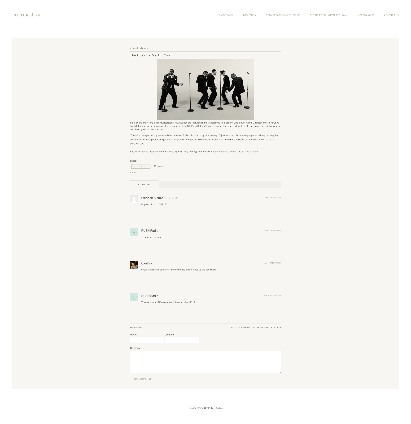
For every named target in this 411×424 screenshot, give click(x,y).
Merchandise (366, 15)
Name (133, 334)
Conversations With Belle (283, 15)
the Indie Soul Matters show (328, 15)
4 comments (140, 166)
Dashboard (226, 15)
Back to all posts (139, 48)
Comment (135, 348)
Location (169, 334)
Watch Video (251, 151)
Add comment (143, 378)
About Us (248, 15)
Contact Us (391, 15)
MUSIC (134, 173)
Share (160, 166)
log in (240, 328)
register (250, 328)
